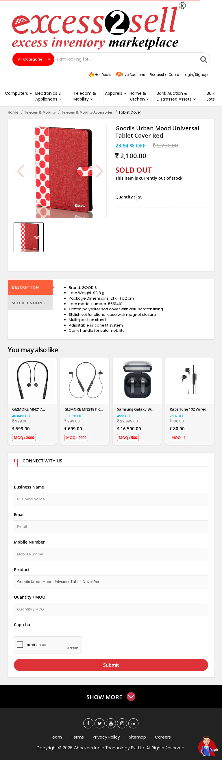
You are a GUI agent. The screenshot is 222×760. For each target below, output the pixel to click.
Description (25, 287)
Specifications (28, 302)
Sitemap (137, 737)
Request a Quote (164, 74)
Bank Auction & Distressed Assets (174, 96)
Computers (16, 93)
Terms (77, 737)
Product (22, 569)
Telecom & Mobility (84, 96)
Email (19, 514)
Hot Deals (102, 74)
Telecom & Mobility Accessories (87, 112)
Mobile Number (29, 542)
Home (13, 112)
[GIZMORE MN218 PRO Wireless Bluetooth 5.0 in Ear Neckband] (84, 380)
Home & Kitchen (138, 96)
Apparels (113, 93)
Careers (163, 737)
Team (56, 737)
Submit (111, 665)
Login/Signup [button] (196, 74)
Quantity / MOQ (29, 597)
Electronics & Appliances (48, 96)
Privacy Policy (106, 737)
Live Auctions (133, 74)
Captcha (22, 624)
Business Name (29, 487)
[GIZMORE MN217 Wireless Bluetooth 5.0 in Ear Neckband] (32, 380)
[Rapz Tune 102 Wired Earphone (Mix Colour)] (190, 379)
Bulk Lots (211, 96)
